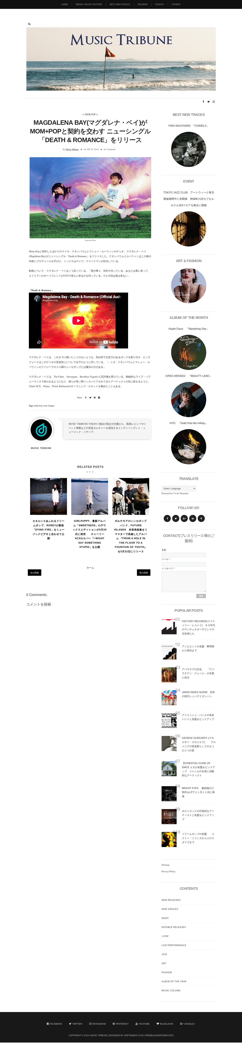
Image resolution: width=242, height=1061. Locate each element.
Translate (184, 493)
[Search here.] (29, 24)
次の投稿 (34, 572)
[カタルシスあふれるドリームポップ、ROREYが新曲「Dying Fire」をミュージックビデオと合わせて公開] (48, 496)
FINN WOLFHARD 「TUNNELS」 (188, 125)
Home (64, 4)
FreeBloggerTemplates (159, 1035)
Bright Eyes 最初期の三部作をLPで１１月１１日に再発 (198, 792)
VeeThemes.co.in (133, 1035)
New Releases (171, 900)
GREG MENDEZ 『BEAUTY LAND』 (188, 375)
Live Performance (174, 945)
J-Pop (165, 936)
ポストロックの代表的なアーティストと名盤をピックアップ (198, 815)
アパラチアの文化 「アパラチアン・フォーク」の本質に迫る (198, 673)
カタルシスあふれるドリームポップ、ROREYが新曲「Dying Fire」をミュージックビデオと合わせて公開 (48, 529)
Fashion (167, 972)
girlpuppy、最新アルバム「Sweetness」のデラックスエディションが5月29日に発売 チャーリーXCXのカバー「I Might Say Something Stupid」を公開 (90, 533)
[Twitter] (175, 518)
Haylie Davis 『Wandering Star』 (188, 328)
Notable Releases (174, 927)
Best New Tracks (120, 4)
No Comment (109, 149)
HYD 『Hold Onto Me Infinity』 (189, 423)
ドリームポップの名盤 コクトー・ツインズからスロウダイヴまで (198, 837)
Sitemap (165, 864)
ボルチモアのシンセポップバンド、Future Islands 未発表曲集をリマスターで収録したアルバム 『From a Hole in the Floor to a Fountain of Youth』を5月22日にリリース (130, 536)
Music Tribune (72, 149)
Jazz (164, 954)
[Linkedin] (192, 518)
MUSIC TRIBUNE (99, 1035)
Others (176, 4)
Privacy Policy (169, 871)
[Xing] (201, 518)
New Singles (49, 405)
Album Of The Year (174, 981)
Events (159, 4)
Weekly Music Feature (89, 4)
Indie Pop (90, 114)
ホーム (90, 567)
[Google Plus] (184, 518)
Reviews (143, 4)
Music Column (171, 990)
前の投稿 (143, 572)
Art (164, 963)
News (165, 918)
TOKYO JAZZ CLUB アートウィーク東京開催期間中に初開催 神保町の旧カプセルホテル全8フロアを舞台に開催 (188, 199)
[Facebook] (167, 518)
